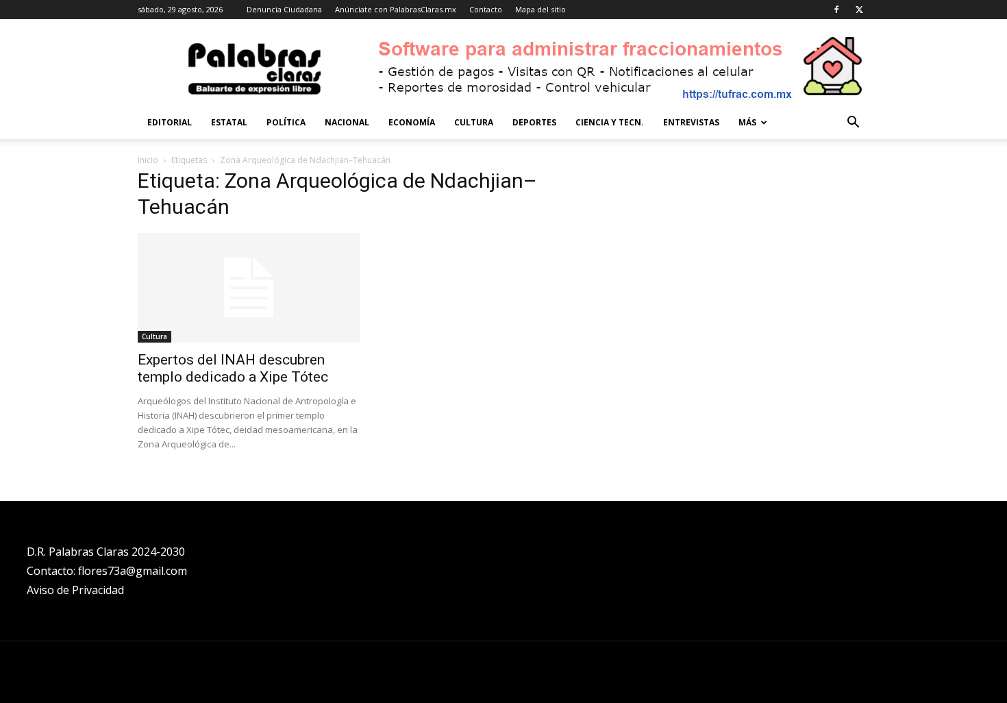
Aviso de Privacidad (75, 589)
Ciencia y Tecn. (609, 122)
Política (286, 122)
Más (747, 122)
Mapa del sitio (540, 9)
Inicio (148, 160)
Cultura (473, 122)
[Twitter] (859, 9)
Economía (411, 122)
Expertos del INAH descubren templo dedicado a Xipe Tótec (233, 368)
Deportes (534, 122)
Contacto (485, 9)
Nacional (347, 122)
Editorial (169, 122)
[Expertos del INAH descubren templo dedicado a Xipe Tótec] (249, 288)
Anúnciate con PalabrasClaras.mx (395, 9)
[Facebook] (836, 9)
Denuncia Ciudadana (284, 9)
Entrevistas (691, 122)
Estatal (229, 122)
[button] (852, 123)
